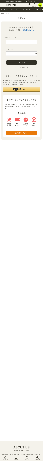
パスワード (9, 49)
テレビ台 (35, 10)
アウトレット (15, 10)
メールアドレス (10, 38)
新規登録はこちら (28, 30)
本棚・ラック (25, 10)
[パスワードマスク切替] (35, 54)
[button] (21, 89)
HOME (2, 13)
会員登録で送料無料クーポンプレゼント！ (21, 1)
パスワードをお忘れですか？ (21, 67)
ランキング (4, 10)
